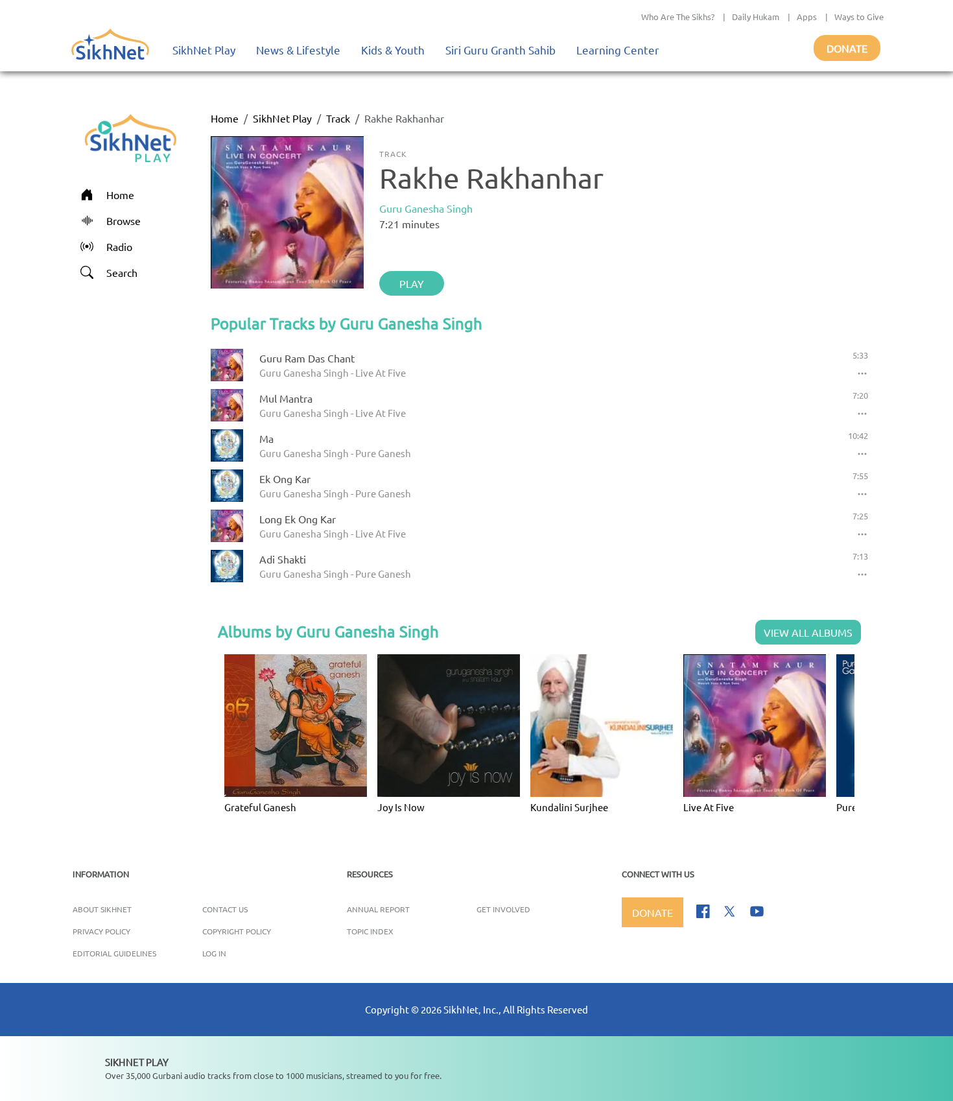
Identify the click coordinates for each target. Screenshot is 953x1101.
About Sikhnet (102, 909)
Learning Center (617, 49)
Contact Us (225, 909)
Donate (847, 47)
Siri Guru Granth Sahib (500, 49)
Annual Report (378, 909)
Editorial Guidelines (114, 953)
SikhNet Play (203, 49)
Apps (807, 16)
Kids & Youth (393, 49)
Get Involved (503, 909)
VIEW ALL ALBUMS (808, 632)
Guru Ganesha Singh (426, 208)
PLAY (411, 283)
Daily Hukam (755, 16)
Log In (214, 953)
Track (338, 118)
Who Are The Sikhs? (677, 16)
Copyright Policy (236, 931)
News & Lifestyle (298, 49)
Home (225, 118)
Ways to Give (859, 16)
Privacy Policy (101, 931)
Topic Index (370, 931)
